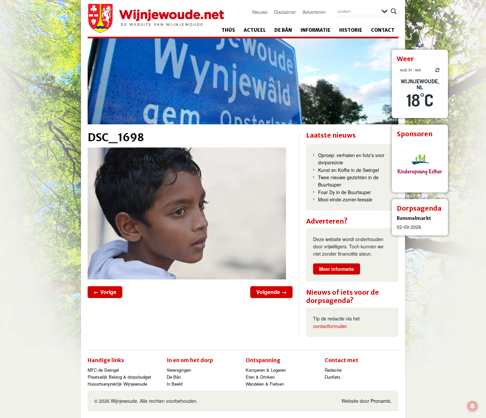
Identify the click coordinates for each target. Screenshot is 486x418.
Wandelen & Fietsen (265, 384)
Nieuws (259, 12)
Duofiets (333, 377)
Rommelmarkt (414, 218)
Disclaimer (285, 12)
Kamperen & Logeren (266, 370)
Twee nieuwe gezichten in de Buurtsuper (348, 181)
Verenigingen (179, 370)
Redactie (333, 370)
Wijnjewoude (156, 18)
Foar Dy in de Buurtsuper (344, 192)
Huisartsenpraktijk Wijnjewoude (117, 384)
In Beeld (174, 384)
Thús (228, 30)
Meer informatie (336, 269)
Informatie (316, 30)
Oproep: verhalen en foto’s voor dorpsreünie (351, 159)
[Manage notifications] (472, 406)
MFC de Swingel (103, 370)
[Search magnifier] (393, 11)
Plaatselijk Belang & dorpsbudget (119, 377)
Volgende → (271, 292)
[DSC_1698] (190, 213)
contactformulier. (330, 326)
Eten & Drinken (260, 377)
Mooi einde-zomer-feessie (345, 199)
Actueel (255, 30)
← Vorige (105, 292)
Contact (382, 30)
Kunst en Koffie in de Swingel (348, 170)
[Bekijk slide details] (420, 164)
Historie (350, 30)
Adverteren (314, 12)
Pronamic (380, 400)
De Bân (283, 30)
